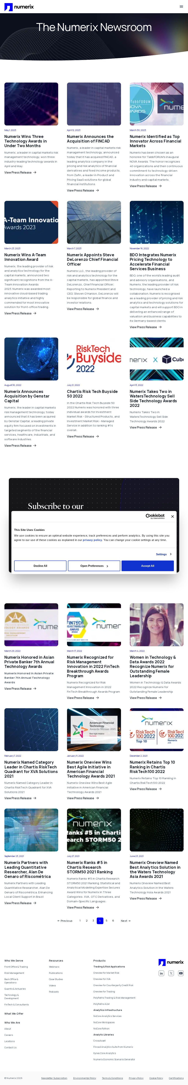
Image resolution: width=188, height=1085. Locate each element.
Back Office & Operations (11, 981)
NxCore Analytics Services (107, 1016)
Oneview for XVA (102, 979)
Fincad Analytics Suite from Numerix (113, 1046)
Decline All (40, 565)
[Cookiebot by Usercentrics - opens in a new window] (148, 516)
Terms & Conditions (112, 1078)
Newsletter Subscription (54, 1078)
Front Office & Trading (16, 966)
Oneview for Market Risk (106, 972)
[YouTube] (181, 973)
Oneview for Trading (104, 991)
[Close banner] (172, 516)
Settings (161, 554)
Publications (56, 973)
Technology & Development (11, 996)
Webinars (54, 966)
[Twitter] (171, 973)
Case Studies (56, 979)
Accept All (147, 565)
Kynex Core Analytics (104, 1053)
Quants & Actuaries (15, 988)
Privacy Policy (136, 1078)
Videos (52, 985)
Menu (181, 6)
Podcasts (54, 991)
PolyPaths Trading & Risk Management (114, 997)
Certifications (176, 1078)
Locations (9, 1041)
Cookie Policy (156, 1078)
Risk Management (14, 973)
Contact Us (10, 1047)
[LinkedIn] (161, 973)
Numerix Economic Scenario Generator (114, 1059)
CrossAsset (99, 1040)
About (7, 1028)
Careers (8, 1035)
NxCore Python (101, 1028)
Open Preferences (92, 565)
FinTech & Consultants (16, 1004)
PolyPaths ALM (101, 1004)
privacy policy (92, 539)
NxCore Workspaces (104, 1022)
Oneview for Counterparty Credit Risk (113, 985)
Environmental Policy (84, 1078)
